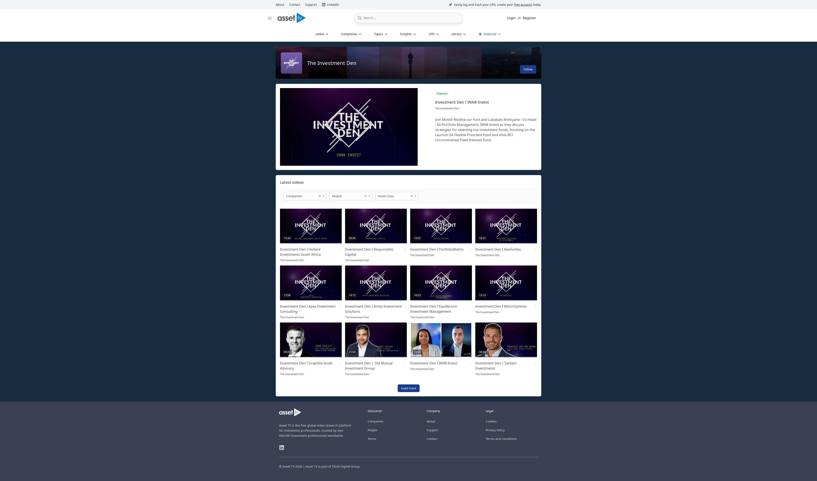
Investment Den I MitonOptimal (500, 306)
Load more (408, 388)
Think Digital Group (346, 466)
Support (432, 430)
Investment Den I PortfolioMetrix (436, 249)
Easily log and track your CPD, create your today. (497, 5)
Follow (528, 69)
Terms (372, 439)
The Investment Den (331, 62)
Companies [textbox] (294, 196)
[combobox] (304, 196)
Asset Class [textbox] (386, 196)
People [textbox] (337, 196)
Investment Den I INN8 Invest (462, 102)
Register (529, 18)
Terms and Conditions (501, 439)
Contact (432, 439)
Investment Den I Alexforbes (498, 249)
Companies (376, 421)
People (372, 430)
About (431, 421)
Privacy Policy (495, 430)
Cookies (491, 421)
